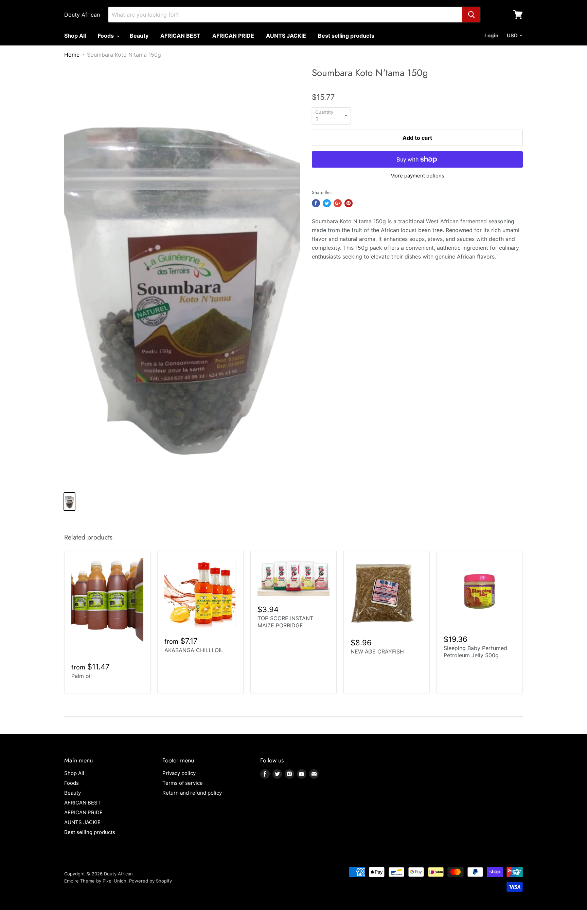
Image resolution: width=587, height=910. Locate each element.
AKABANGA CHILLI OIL (193, 650)
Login (491, 35)
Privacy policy (179, 773)
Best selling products (346, 35)
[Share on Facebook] (316, 203)
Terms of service (182, 783)
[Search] (471, 14)
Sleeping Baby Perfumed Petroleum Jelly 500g (475, 652)
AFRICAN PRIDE (233, 35)
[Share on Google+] (338, 203)
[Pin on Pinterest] (348, 203)
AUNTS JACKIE (286, 35)
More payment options (417, 175)
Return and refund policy (192, 793)
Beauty (139, 35)
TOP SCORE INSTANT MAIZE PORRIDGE (285, 622)
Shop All (75, 35)
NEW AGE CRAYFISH (377, 651)
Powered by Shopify (150, 881)
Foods (106, 35)
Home (71, 55)
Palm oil (81, 675)
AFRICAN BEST (180, 35)
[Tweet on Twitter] (327, 203)
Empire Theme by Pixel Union (95, 881)
